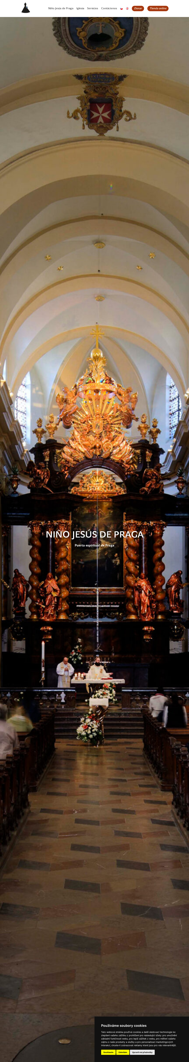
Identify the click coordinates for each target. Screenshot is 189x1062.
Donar (138, 8)
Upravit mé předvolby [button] (142, 1052)
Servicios (92, 8)
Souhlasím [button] (108, 1052)
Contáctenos (109, 8)
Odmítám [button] (122, 1052)
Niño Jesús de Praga (60, 8)
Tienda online (158, 8)
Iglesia (80, 8)
